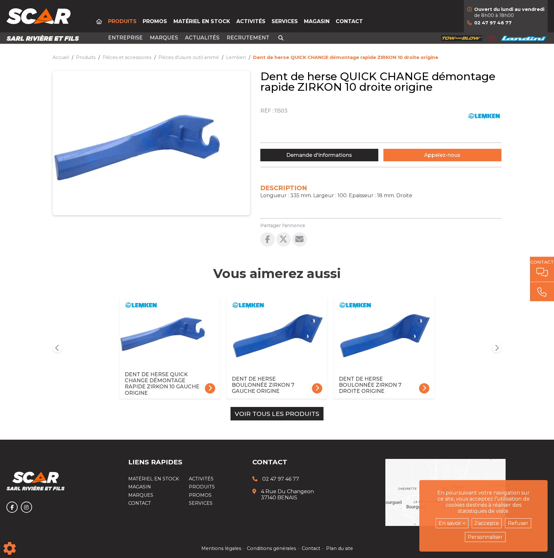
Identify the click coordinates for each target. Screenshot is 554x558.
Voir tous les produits (277, 414)
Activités (250, 21)
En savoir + (452, 523)
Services (285, 21)
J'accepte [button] (486, 523)
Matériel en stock (201, 21)
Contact (349, 21)
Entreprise (125, 38)
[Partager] (299, 239)
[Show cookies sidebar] (9, 548)
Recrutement (248, 38)
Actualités (202, 38)
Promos (155, 21)
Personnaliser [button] (485, 537)
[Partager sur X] (283, 239)
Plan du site (339, 548)
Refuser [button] (518, 523)
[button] (345, 57)
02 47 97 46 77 (493, 23)
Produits (122, 21)
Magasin (317, 21)
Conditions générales (271, 548)
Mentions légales (221, 548)
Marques (164, 38)
